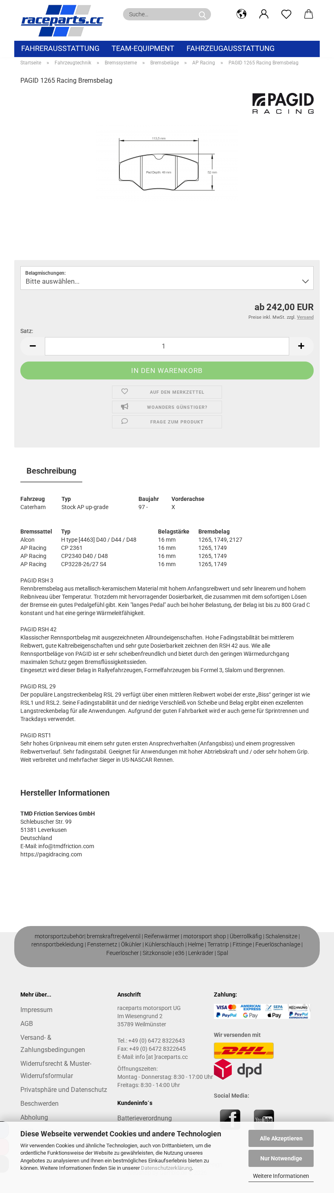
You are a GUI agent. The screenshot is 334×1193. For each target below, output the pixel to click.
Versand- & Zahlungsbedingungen (52, 1044)
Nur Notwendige (281, 1158)
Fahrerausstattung (60, 48)
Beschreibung (51, 471)
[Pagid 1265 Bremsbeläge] (167, 153)
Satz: (26, 331)
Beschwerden (39, 1103)
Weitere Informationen (281, 1176)
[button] (241, 14)
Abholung (34, 1117)
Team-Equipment (143, 48)
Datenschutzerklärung (166, 1168)
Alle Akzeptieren (281, 1138)
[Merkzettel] (286, 14)
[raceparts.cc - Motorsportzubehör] (65, 20)
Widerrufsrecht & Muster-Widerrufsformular (55, 1070)
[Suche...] (202, 14)
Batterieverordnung (144, 1118)
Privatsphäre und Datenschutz (63, 1090)
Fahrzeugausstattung (231, 48)
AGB (26, 1024)
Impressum (36, 1010)
